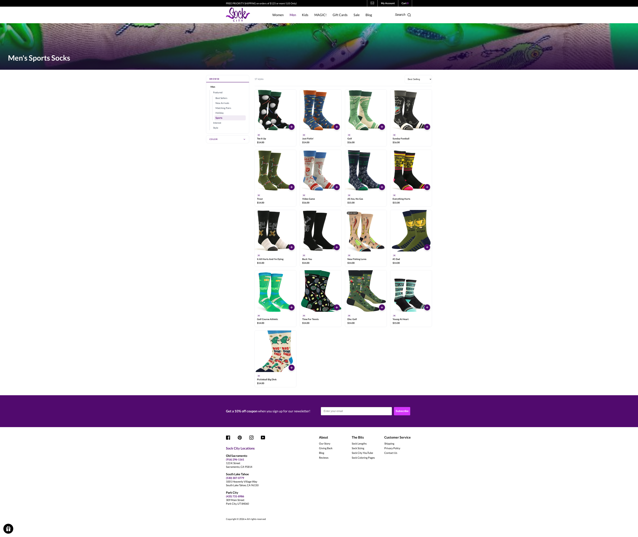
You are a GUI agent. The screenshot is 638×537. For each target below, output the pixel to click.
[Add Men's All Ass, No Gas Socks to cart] (382, 187)
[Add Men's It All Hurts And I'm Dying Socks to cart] (292, 247)
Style (215, 127)
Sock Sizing (358, 448)
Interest (217, 122)
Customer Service (397, 437)
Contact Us (390, 452)
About (323, 437)
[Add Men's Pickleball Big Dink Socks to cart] (292, 368)
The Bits (358, 437)
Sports (218, 117)
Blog (321, 452)
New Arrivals (222, 103)
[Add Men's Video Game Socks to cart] (337, 187)
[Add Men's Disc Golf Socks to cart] (382, 307)
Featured (217, 92)
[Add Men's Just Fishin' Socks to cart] (337, 127)
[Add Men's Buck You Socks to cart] (337, 247)
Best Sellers (221, 98)
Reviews (323, 457)
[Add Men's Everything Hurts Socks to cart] (427, 187)
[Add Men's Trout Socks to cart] (292, 187)
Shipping (389, 443)
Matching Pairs (223, 108)
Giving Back (325, 448)
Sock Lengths (359, 443)
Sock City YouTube (362, 452)
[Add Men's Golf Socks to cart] (382, 127)
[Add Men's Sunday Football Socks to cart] (427, 127)
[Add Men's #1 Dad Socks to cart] (427, 247)
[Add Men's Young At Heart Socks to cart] (427, 307)
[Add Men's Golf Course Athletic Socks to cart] (292, 307)
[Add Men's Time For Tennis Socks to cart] (337, 307)
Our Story (324, 443)
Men (213, 86)
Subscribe (402, 411)
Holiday (219, 112)
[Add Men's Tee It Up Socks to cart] (292, 127)
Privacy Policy (392, 448)
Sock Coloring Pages (363, 457)
